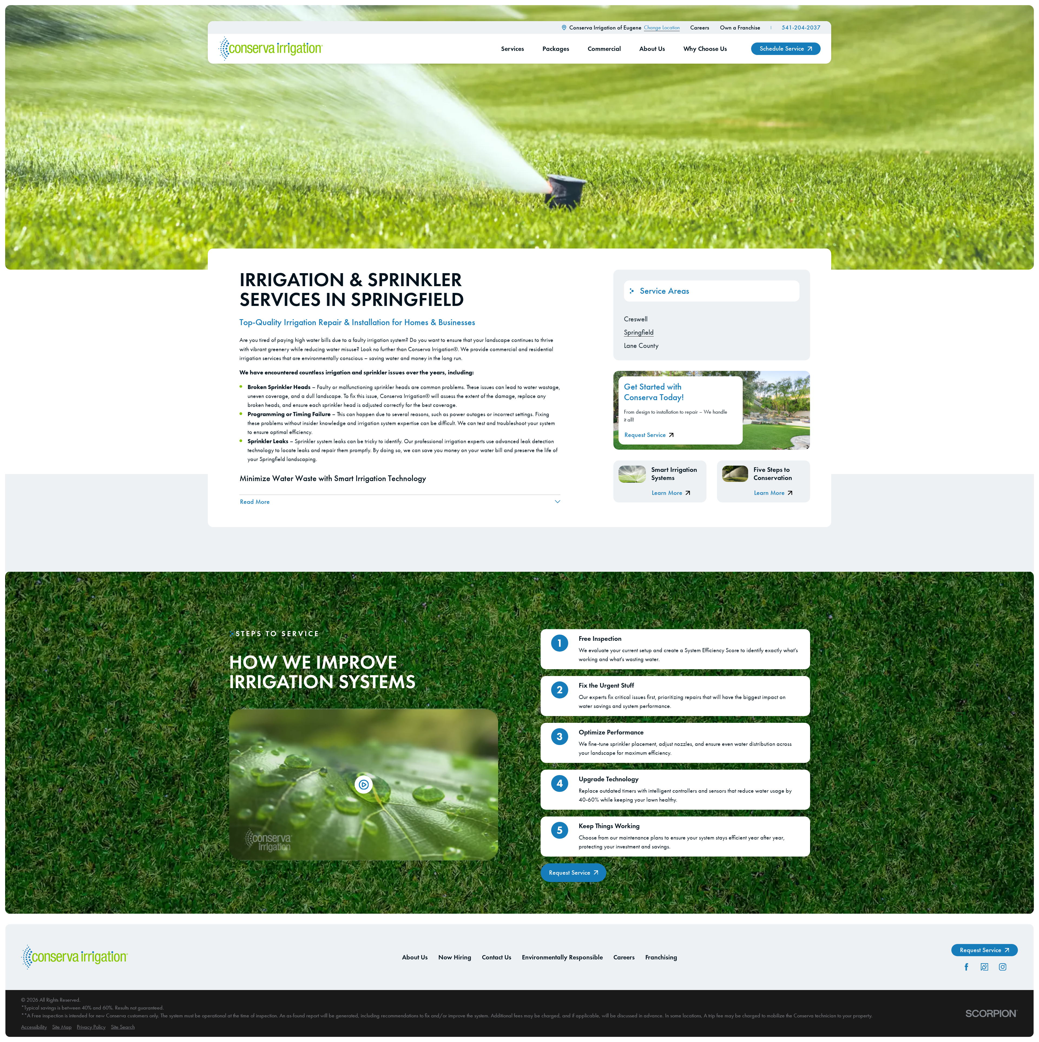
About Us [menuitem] (652, 49)
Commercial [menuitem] (604, 49)
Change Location (662, 27)
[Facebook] (966, 967)
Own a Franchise (740, 27)
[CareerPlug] (984, 967)
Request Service (645, 435)
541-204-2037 (801, 27)
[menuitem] (712, 319)
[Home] (270, 49)
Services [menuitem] (512, 49)
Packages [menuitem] (555, 49)
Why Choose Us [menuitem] (705, 49)
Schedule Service (782, 48)
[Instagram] (1002, 967)
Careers (699, 27)
